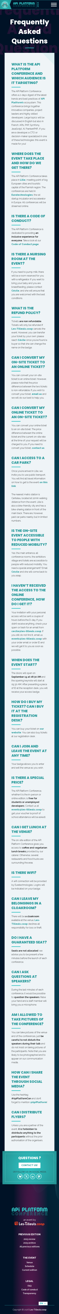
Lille (22, 179)
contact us (38, 448)
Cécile (15, 290)
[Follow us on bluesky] (20, 1176)
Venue (29, 1262)
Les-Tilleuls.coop (22, 328)
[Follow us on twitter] (26, 1176)
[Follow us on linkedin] (32, 1176)
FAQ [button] (30, 1286)
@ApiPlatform (38, 1102)
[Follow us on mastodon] (39, 1176)
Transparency (29, 1293)
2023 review (29, 1239)
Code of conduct (29, 1289)
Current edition (29, 1270)
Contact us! (29, 1165)
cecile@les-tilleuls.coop (26, 631)
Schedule (29, 1266)
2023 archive (29, 1243)
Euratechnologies (22, 195)
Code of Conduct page (25, 244)
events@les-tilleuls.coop (26, 638)
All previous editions (30, 1246)
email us (37, 394)
